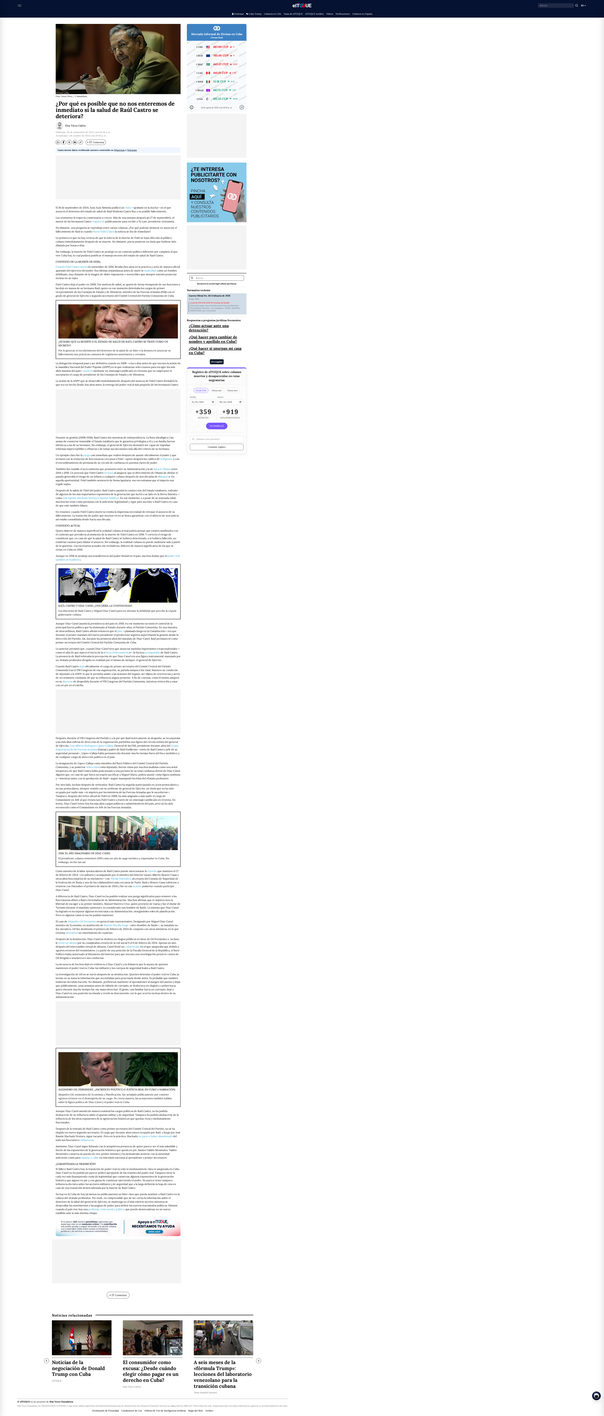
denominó (72, 932)
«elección (92, 767)
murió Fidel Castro (104, 231)
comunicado (132, 946)
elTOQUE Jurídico (314, 13)
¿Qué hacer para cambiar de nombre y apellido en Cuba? (213, 339)
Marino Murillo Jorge (116, 925)
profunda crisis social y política (106, 1209)
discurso (68, 681)
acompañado (152, 652)
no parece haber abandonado (155, 1136)
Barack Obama (162, 469)
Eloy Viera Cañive (75, 125)
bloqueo (164, 476)
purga (86, 455)
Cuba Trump (255, 13)
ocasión (137, 886)
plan (119, 631)
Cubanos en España (362, 13)
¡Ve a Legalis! (216, 362)
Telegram (132, 150)
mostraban (150, 270)
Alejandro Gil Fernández (82, 921)
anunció (88, 370)
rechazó (108, 472)
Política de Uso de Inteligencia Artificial (165, 1410)
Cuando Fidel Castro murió (71, 266)
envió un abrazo (67, 942)
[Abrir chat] (596, 1395)
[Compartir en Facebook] (63, 142)
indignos (165, 458)
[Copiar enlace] (80, 142)
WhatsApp (119, 150)
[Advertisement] (118, 177)
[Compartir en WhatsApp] (58, 142)
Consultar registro (217, 447)
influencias (86, 1140)
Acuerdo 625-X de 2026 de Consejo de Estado (209, 303)
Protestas (239, 13)
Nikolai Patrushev (120, 878)
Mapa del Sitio (195, 1410)
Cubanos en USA (272, 13)
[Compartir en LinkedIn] (75, 142)
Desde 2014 (201, 390)
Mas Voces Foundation (61, 1401)
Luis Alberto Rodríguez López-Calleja (91, 745)
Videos (329, 13)
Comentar (95, 142)
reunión (152, 871)
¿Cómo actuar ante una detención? (209, 327)
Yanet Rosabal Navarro (205, 1392)
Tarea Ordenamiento (117, 652)
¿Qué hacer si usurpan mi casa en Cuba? (215, 350)
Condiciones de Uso (131, 1410)
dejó (81, 666)
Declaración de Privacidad (105, 1410)
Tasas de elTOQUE (293, 13)
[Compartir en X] (69, 142)
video (128, 207)
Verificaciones (343, 13)
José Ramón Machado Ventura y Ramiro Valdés (90, 497)
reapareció (98, 221)
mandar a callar (90, 1157)
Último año (217, 390)
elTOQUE (57, 1380)
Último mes (232, 390)
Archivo (209, 1410)
